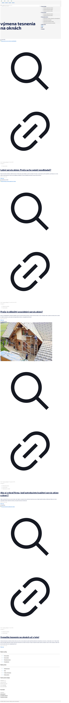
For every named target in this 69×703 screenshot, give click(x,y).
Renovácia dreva (6, 485)
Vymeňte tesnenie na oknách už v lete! (19, 637)
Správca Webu (5, 162)
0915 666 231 (2, 694)
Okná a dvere (6, 674)
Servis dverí (6, 657)
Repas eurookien (6, 306)
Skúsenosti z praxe (6, 488)
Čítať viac (2, 178)
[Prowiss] (7, 2)
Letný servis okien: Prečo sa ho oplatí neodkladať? (25, 170)
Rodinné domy (7, 668)
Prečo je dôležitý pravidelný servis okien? (21, 311)
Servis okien (5, 165)
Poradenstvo (6, 661)
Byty (5, 670)
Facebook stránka (3, 697)
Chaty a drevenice (7, 672)
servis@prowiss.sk (4, 695)
